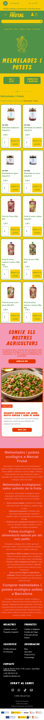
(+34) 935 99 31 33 (10, 673)
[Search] (41, 21)
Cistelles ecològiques (32, 629)
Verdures (22, 29)
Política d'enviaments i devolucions (22, 706)
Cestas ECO (8, 29)
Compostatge (29, 657)
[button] (12, 91)
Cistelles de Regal (31, 632)
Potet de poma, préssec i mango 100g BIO (32, 305)
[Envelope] (31, 690)
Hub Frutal (7, 406)
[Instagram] (13, 690)
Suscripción (36, 29)
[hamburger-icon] (5, 14)
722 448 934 (14, 3)
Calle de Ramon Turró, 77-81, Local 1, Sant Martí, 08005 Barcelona (21, 669)
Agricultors (28, 652)
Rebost (29, 29)
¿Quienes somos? (10, 629)
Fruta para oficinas (31, 635)
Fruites (16, 29)
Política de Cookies (22, 704)
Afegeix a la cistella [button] (15, 142)
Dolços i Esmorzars (15, 101)
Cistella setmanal (9, 649)
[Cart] (36, 14)
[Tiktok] (25, 690)
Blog (26, 649)
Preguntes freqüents (10, 632)
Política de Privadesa (22, 701)
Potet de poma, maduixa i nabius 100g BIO (11, 262)
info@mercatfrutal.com (11, 676)
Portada (3, 101)
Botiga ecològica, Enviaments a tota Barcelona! (22, 9)
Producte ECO (29, 655)
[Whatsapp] (5, 3)
